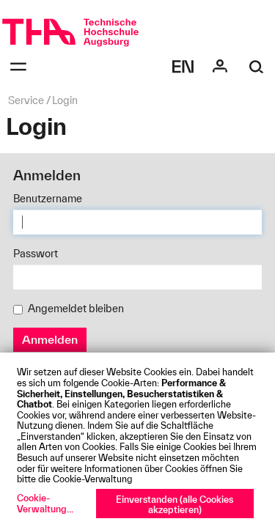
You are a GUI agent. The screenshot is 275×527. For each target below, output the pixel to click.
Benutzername (47, 198)
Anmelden (50, 339)
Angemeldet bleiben (76, 308)
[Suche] (256, 66)
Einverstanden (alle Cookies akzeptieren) (174, 504)
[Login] (220, 66)
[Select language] (183, 66)
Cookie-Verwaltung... (45, 503)
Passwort (35, 253)
